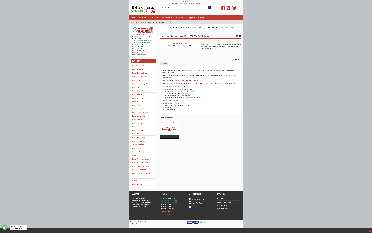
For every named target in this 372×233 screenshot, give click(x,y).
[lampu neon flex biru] (180, 43)
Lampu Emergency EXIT (139, 137)
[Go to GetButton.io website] (5, 231)
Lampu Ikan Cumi (137, 184)
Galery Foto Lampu (138, 52)
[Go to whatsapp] (4, 227)
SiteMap (201, 17)
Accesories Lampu (138, 145)
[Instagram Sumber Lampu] (234, 9)
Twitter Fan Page (196, 203)
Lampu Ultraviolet (137, 123)
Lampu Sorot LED (137, 91)
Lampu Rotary (136, 148)
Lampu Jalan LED (137, 102)
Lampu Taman (136, 105)
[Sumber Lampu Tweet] (228, 9)
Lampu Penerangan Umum (140, 159)
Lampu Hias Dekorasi (139, 80)
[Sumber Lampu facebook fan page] (223, 9)
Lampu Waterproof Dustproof (141, 66)
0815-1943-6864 (145, 40)
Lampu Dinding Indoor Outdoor (141, 173)
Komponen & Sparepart (139, 84)
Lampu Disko (136, 134)
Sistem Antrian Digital (138, 152)
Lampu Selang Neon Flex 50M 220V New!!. (190, 80)
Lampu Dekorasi (141, 22)
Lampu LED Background (139, 130)
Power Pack (136, 155)
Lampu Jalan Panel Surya (140, 163)
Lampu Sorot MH (137, 87)
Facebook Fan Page (197, 199)
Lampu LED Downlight (139, 77)
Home (134, 17)
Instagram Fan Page (197, 207)
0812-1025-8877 (180, 28)
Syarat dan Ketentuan (224, 202)
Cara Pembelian (166, 17)
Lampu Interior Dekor (138, 116)
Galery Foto (179, 17)
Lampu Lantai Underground (140, 112)
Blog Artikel (191, 17)
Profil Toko (154, 17)
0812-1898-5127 (168, 28)
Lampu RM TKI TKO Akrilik (140, 170)
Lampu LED (136, 127)
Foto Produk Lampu (223, 208)
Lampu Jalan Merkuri (138, 98)
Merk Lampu (143, 17)
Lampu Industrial (137, 69)
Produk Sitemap (222, 205)
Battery (134, 180)
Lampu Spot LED (137, 94)
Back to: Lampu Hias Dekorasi (170, 137)
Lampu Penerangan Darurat (141, 166)
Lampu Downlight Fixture (140, 73)
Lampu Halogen (137, 120)
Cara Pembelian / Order (139, 50)
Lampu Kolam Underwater (140, 109)
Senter (134, 177)
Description (164, 63)
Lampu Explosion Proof (139, 141)
